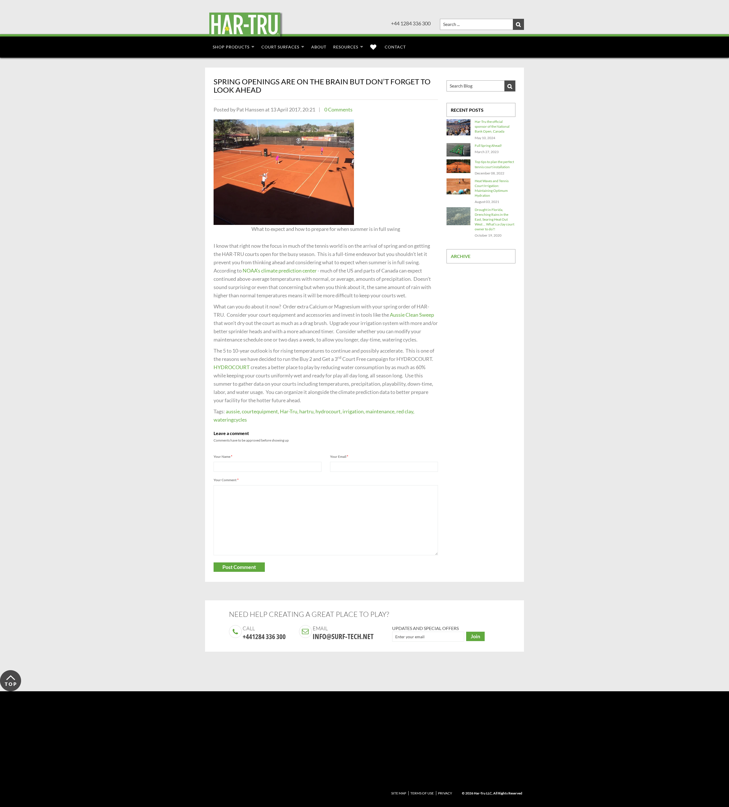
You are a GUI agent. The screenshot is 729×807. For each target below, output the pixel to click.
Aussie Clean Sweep (412, 315)
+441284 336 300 (264, 636)
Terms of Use (422, 793)
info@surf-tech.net (343, 636)
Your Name (223, 456)
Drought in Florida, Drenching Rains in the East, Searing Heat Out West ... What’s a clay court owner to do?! (494, 219)
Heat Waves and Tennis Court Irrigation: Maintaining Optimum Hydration (492, 188)
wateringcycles (230, 419)
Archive (460, 256)
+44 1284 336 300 (411, 23)
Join (475, 636)
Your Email (339, 456)
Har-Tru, (289, 411)
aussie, (233, 411)
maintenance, (381, 411)
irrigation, (354, 411)
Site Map (398, 793)
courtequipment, (260, 411)
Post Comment (239, 567)
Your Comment (226, 480)
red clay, (405, 411)
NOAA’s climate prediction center (280, 270)
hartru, (307, 411)
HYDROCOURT (232, 367)
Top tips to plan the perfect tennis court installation (494, 164)
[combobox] (482, 24)
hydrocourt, (329, 411)
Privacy (445, 793)
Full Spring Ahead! (488, 145)
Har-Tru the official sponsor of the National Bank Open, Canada (492, 126)
